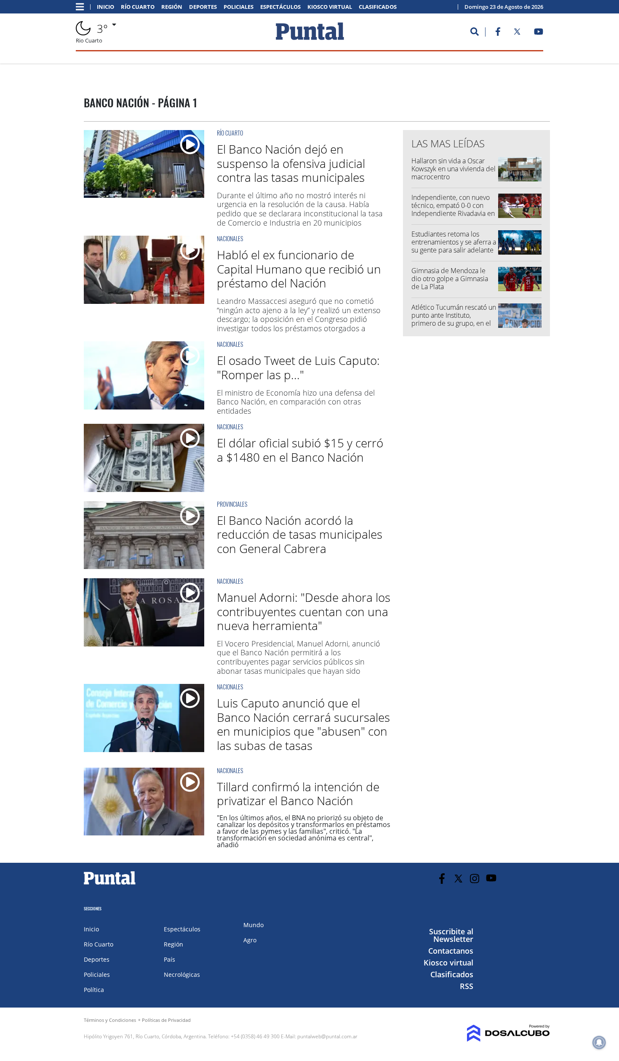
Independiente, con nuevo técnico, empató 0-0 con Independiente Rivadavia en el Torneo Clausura (453, 209)
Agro (249, 940)
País (169, 959)
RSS (466, 986)
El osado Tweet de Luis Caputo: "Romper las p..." (298, 367)
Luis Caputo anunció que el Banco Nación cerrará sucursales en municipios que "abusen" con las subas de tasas (303, 724)
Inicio (105, 7)
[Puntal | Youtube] (539, 33)
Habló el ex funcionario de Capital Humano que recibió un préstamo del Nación (299, 269)
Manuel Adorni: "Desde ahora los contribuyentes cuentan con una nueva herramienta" (303, 611)
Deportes (203, 7)
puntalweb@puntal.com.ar (327, 1036)
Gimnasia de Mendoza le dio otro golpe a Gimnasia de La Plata (449, 278)
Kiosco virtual (329, 7)
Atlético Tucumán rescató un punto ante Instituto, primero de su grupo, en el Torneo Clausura (453, 319)
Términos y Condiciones (110, 1020)
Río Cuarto (138, 7)
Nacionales (230, 238)
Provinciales (232, 504)
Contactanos (450, 951)
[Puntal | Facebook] (498, 33)
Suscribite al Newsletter (451, 935)
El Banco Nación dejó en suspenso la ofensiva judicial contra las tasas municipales (291, 163)
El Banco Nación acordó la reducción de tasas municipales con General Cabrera (299, 534)
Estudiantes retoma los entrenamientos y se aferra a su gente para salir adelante (453, 242)
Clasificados (378, 7)
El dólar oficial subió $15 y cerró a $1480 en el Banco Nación (300, 450)
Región (171, 7)
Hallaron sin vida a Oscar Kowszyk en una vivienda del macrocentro (453, 168)
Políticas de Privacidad (166, 1020)
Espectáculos (280, 7)
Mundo (253, 925)
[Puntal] (110, 884)
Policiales (238, 7)
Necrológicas (182, 975)
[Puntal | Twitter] (517, 33)
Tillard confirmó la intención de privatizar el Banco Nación (298, 794)
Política (94, 990)
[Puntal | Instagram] (475, 878)
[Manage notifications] (599, 1042)
